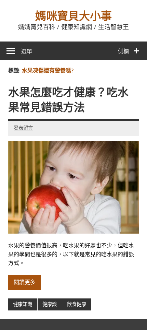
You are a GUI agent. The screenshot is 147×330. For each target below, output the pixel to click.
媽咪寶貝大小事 (73, 16)
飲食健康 (76, 304)
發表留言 (23, 128)
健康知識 (22, 304)
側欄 (123, 51)
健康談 (49, 304)
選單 (26, 51)
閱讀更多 (25, 282)
